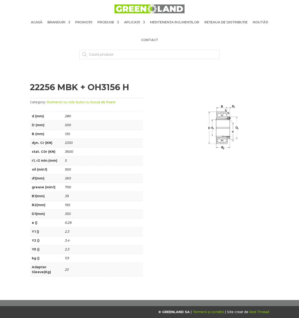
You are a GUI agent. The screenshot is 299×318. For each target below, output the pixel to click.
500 (68, 125)
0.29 (68, 223)
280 (68, 116)
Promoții (83, 22)
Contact (149, 40)
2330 (69, 143)
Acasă (36, 22)
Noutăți (260, 22)
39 (67, 196)
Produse (105, 22)
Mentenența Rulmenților (174, 22)
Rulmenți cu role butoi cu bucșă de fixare (81, 102)
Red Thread (259, 312)
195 (67, 205)
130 (67, 134)
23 (67, 270)
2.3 (67, 231)
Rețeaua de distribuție (226, 22)
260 (68, 178)
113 (67, 258)
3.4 (67, 240)
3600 (69, 152)
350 (68, 214)
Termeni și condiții (209, 312)
